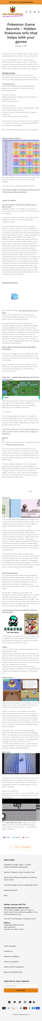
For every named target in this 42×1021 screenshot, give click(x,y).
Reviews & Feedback (11, 956)
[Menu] (39, 12)
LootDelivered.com (23, 1014)
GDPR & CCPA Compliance (14, 967)
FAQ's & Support (10, 946)
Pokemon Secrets (10, 890)
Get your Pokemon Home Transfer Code (19, 872)
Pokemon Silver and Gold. (15, 444)
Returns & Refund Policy (13, 972)
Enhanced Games (8, 84)
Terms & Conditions (11, 962)
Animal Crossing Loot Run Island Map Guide (20, 885)
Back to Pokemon (22, 847)
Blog (5, 895)
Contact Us (8, 951)
